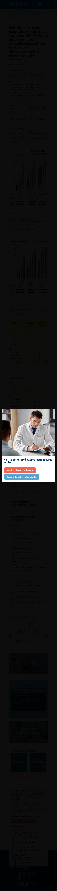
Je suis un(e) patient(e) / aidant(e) (22, 477)
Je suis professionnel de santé (20, 470)
